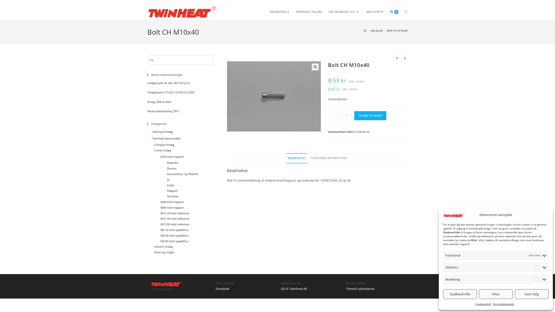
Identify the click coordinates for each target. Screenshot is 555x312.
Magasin (172, 191)
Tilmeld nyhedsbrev (360, 289)
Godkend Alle (460, 294)
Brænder (172, 163)
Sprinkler (172, 196)
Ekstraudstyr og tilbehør (182, 174)
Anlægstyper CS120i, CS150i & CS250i (170, 92)
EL (168, 180)
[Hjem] (365, 30)
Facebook (222, 289)
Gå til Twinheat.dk (294, 289)
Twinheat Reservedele (166, 138)
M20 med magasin (172, 157)
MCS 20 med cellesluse (174, 213)
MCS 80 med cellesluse (174, 224)
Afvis (496, 294)
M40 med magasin (172, 202)
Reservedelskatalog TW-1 (163, 111)
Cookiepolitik (483, 304)
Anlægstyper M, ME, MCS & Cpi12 (168, 83)
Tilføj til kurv (370, 115)
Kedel (170, 185)
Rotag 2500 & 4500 (159, 102)
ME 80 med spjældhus (174, 241)
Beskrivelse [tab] (296, 158)
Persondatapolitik (503, 304)
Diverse (171, 168)
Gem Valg (531, 294)
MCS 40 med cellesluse (174, 219)
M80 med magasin (172, 208)
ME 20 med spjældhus (174, 230)
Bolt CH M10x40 (397, 30)
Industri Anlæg (163, 247)
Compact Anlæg (164, 145)
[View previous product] (397, 58)
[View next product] (405, 58)
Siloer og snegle (164, 252)
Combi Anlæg (162, 150)
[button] (315, 66)
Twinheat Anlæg (162, 132)
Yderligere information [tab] (328, 158)
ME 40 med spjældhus (174, 235)
